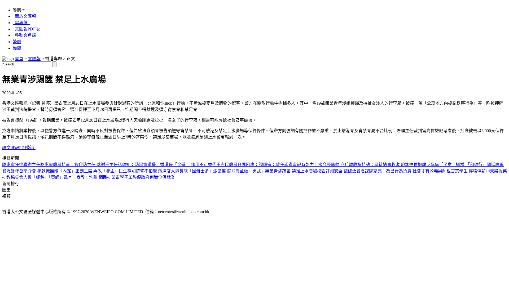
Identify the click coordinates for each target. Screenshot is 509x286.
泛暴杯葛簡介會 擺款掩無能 (32, 171)
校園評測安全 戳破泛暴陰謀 (343, 171)
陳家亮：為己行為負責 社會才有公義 (403, 171)
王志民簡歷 (227, 164)
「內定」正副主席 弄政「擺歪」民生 (92, 171)
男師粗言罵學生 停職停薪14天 (466, 171)
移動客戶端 (25, 35)
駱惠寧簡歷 (51, 164)
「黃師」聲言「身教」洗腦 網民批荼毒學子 (88, 177)
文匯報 (34, 58)
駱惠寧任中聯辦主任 (21, 164)
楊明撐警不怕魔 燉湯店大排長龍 (157, 171)
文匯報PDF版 (27, 29)
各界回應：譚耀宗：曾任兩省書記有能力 (276, 164)
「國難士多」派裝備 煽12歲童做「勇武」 (226, 171)
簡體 (17, 48)
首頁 (19, 58)
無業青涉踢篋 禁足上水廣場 (291, 171)
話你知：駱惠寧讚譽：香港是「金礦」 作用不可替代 (167, 164)
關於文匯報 (25, 16)
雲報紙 (21, 22)
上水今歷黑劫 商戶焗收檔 (338, 164)
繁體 (17, 41)
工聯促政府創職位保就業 (151, 177)
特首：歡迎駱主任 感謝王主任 (90, 164)
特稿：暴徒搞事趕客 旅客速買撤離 (394, 164)
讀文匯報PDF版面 (19, 147)
